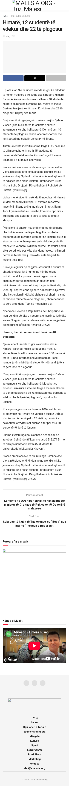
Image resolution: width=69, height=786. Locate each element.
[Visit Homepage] (34, 5)
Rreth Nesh (34, 754)
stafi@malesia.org (34, 768)
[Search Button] (64, 5)
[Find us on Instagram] (34, 683)
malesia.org (42, 779)
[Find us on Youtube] (42, 683)
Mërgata (35, 736)
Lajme (34, 722)
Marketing (34, 759)
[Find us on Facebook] (26, 683)
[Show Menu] (4, 5)
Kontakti (34, 763)
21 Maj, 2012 (9, 36)
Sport (34, 745)
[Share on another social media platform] (56, 78)
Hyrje (5, 16)
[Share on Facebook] (13, 78)
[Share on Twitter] (34, 78)
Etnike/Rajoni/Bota (20, 16)
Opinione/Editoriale (34, 727)
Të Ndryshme (34, 750)
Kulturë (34, 740)
